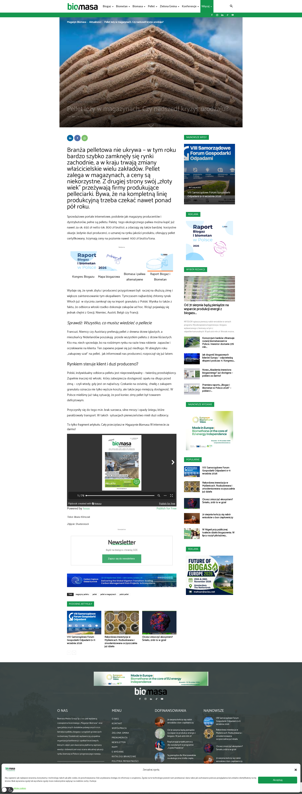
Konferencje (189, 6)
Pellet (151, 6)
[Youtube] (232, 15)
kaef (73, 116)
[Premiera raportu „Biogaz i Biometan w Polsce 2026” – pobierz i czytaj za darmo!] (192, 388)
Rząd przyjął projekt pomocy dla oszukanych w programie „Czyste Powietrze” (180, 745)
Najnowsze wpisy (196, 137)
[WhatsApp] (84, 138)
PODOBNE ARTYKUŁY (80, 604)
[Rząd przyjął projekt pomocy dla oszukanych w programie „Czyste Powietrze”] (160, 745)
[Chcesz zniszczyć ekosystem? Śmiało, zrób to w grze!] (159, 622)
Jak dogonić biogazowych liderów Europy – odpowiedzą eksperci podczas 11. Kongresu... (218, 358)
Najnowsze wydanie (200, 404)
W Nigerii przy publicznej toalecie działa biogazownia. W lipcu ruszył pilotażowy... (218, 532)
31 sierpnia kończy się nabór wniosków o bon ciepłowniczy (217, 516)
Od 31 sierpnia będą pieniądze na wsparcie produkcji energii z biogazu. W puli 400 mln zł (181, 733)
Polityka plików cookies (16, 788)
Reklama (193, 214)
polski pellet (124, 594)
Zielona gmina (168, 6)
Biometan (122, 6)
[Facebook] (212, 15)
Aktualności (95, 22)
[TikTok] (227, 15)
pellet (94, 594)
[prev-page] (69, 653)
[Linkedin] (222, 15)
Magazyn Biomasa (76, 22)
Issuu (86, 508)
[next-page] (74, 653)
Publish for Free (166, 508)
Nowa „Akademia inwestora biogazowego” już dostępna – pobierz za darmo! (217, 373)
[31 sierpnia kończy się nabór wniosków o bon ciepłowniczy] (192, 518)
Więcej (205, 6)
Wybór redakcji (195, 270)
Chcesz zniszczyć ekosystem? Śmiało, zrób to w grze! (157, 638)
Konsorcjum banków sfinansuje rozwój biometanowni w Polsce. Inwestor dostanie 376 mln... (218, 342)
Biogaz (107, 6)
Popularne (192, 460)
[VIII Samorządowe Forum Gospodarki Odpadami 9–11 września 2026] (84, 622)
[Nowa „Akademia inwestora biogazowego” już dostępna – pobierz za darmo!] (192, 373)
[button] (295, 769)
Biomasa (138, 6)
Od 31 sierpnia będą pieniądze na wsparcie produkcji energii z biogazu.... (206, 309)
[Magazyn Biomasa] (151, 691)
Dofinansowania (170, 710)
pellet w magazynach (108, 594)
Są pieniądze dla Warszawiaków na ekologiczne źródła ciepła (181, 757)
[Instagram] (217, 15)
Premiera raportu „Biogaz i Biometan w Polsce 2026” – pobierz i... (216, 388)
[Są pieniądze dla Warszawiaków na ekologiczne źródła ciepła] (160, 757)
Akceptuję (277, 780)
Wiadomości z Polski (91, 102)
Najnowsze (214, 710)
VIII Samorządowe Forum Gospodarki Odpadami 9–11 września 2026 (81, 640)
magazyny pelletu (82, 594)
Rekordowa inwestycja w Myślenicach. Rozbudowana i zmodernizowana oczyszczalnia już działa (121, 642)
